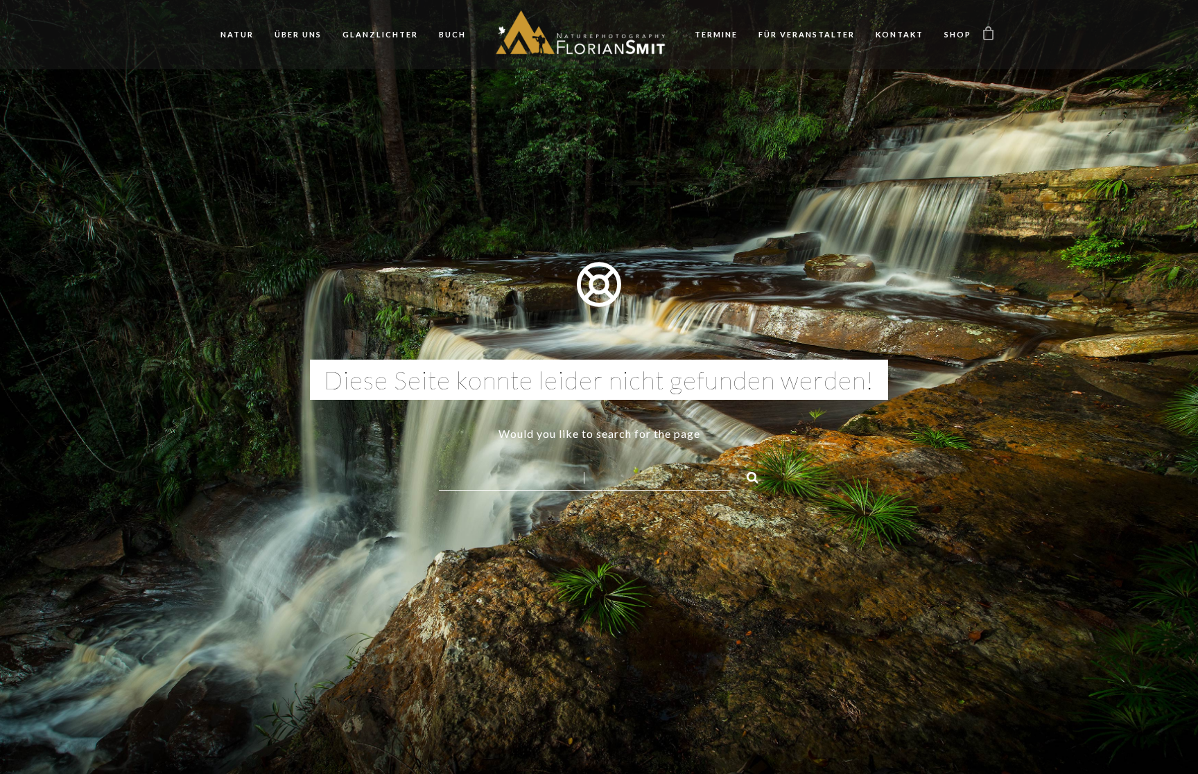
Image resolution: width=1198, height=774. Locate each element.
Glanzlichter (380, 34)
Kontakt (899, 34)
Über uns (298, 34)
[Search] (746, 475)
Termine (716, 34)
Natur (237, 34)
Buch (452, 34)
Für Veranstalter (806, 34)
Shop (957, 34)
